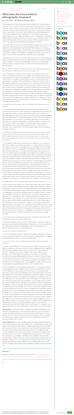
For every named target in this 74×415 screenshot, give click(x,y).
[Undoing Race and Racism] (62, 70)
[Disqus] (27, 387)
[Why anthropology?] (62, 100)
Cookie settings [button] (61, 412)
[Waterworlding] (62, 34)
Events (65, 10)
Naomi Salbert (15, 10)
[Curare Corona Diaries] (62, 80)
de (70, 2)
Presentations (61, 23)
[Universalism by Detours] (62, 90)
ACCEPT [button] (69, 412)
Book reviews (61, 19)
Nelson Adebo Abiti (17, 8)
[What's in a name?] (62, 106)
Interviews (66, 13)
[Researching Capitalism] (62, 65)
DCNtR (18, 2)
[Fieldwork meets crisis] (62, 85)
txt (4, 8)
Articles (59, 15)
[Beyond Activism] (62, 40)
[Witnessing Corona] (62, 75)
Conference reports (64, 16)
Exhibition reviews (63, 18)
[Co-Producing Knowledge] (62, 50)
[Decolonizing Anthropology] (62, 55)
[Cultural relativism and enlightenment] (62, 111)
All (58, 8)
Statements (67, 15)
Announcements (61, 21)
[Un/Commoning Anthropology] (62, 45)
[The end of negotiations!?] (62, 95)
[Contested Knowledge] (62, 60)
